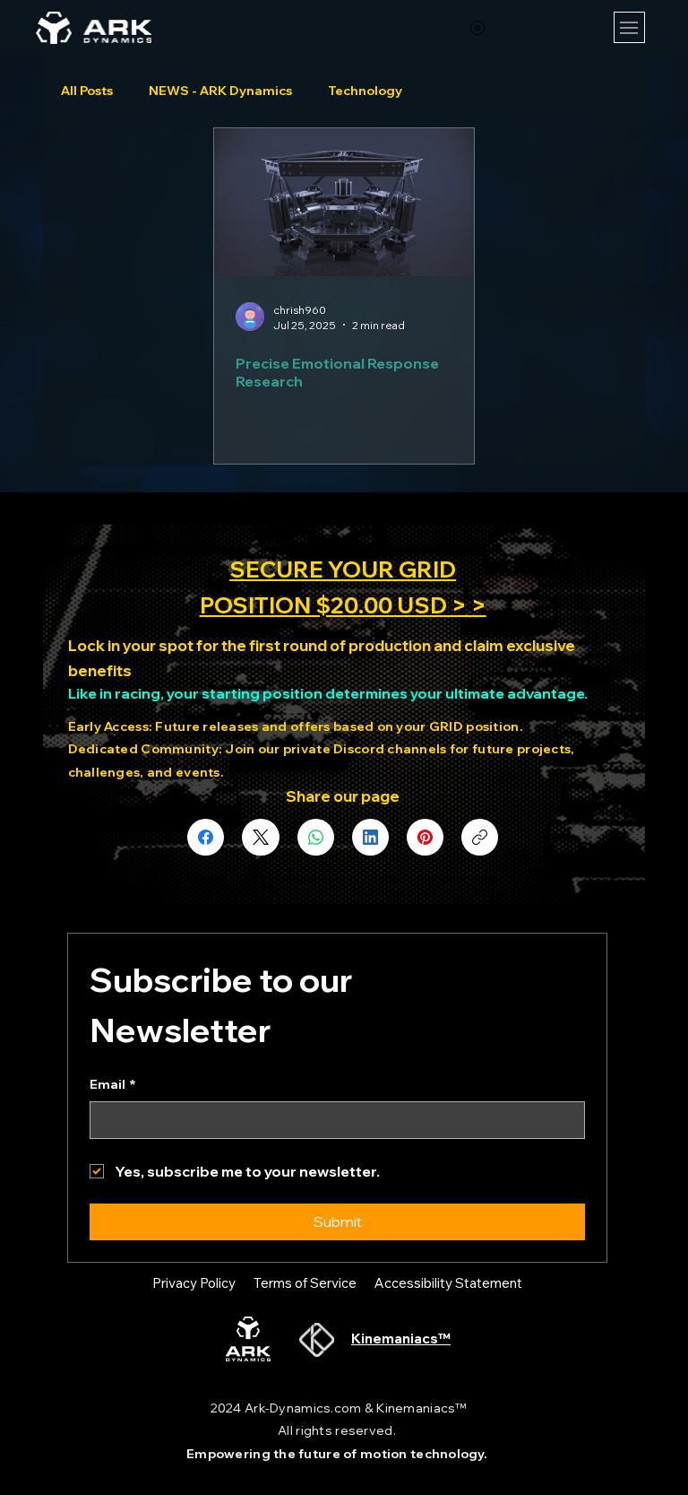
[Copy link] (479, 837)
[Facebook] (205, 837)
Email (113, 1084)
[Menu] (629, 27)
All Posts (87, 91)
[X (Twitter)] (261, 837)
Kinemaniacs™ (401, 1338)
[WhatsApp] (315, 837)
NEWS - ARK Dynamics (220, 91)
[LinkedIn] (370, 837)
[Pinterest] (425, 837)
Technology (365, 91)
